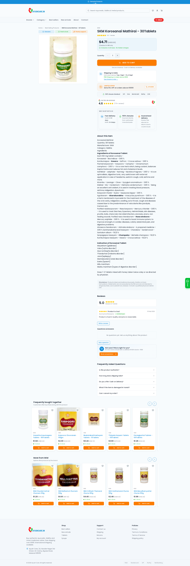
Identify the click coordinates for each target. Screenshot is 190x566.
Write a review (103, 323)
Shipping (100, 532)
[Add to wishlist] (52, 410)
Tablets (64, 535)
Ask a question (104, 342)
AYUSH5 (151, 87)
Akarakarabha (116, 195)
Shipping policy (137, 538)
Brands (29, 20)
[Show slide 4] (96, 3)
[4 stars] (103, 35)
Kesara (114, 161)
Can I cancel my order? (108, 393)
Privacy (134, 529)
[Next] (155, 404)
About (76, 20)
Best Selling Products (52, 28)
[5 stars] (105, 35)
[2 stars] (100, 35)
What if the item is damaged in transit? (114, 387)
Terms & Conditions (139, 532)
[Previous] (150, 404)
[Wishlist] (153, 11)
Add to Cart (128, 62)
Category (41, 20)
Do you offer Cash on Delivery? (111, 382)
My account (101, 538)
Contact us (101, 529)
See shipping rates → (111, 79)
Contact (84, 20)
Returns (100, 535)
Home (40, 28)
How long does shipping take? (111, 376)
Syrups (64, 538)
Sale (160, 20)
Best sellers (53, 20)
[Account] (157, 11)
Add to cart (45, 448)
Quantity (100, 55)
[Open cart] (162, 11)
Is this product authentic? (109, 370)
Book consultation (107, 354)
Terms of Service (138, 535)
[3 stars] (101, 35)
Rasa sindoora (142, 216)
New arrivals (66, 20)
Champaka (124, 235)
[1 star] (98, 35)
